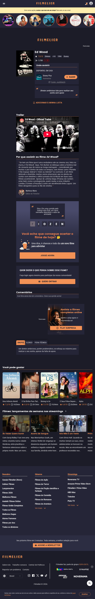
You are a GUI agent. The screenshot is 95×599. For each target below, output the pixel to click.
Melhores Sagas (9, 514)
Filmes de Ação (41, 480)
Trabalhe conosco (19, 565)
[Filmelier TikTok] (46, 575)
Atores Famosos (9, 518)
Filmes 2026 (7, 493)
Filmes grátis (35, 10)
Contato (26, 569)
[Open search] (89, 583)
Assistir (72, 77)
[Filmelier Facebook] (33, 575)
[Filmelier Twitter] (37, 575)
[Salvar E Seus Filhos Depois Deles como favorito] (75, 373)
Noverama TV (73, 479)
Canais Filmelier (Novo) (12, 480)
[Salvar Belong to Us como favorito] (56, 373)
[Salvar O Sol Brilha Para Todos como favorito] (37, 373)
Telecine (71, 497)
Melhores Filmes (9, 497)
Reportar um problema (11, 569)
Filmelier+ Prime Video (77, 488)
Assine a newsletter (49, 545)
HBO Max (72, 492)
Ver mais (38, 508)
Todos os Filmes (9, 510)
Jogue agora (47, 255)
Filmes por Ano (8, 523)
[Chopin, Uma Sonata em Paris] (35, 20)
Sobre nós (6, 565)
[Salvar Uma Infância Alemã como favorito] (18, 373)
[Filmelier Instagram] (29, 575)
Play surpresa (68, 328)
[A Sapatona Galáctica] (8, 20)
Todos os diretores (10, 527)
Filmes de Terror (42, 484)
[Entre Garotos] (48, 20)
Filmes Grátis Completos (12, 506)
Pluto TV (71, 501)
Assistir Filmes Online (11, 501)
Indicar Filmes (8, 484)
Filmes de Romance (43, 499)
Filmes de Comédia (43, 495)
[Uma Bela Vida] (89, 20)
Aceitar (85, 594)
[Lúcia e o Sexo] (22, 20)
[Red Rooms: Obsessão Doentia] (62, 20)
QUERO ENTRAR (49, 281)
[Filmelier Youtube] (42, 575)
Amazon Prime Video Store (79, 484)
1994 (59, 56)
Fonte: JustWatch (58, 82)
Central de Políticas (37, 565)
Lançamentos (8, 488)
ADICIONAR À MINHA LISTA (49, 103)
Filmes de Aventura (43, 504)
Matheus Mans (31, 191)
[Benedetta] (75, 20)
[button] (20, 576)
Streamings (72, 474)
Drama (66, 56)
